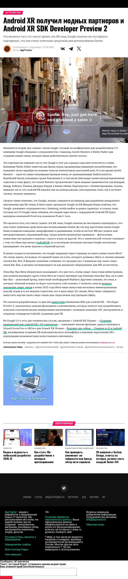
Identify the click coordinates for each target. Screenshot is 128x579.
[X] (79, 48)
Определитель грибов (18, 544)
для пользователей (47, 347)
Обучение (94, 497)
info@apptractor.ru (107, 342)
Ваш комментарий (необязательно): (22, 566)
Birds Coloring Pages (16, 549)
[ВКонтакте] (62, 48)
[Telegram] (71, 48)
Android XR (42, 242)
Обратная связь (95, 524)
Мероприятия (12, 539)
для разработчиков (72, 347)
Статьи (38, 497)
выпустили (58, 302)
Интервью (73, 497)
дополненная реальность (100, 347)
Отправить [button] (6, 577)
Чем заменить (13, 554)
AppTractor (26, 50)
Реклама (10, 537)
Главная (27, 497)
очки (120, 347)
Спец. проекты (25, 537)
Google (30, 347)
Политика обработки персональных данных (58, 518)
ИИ (103, 497)
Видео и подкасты (55, 497)
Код (84, 497)
